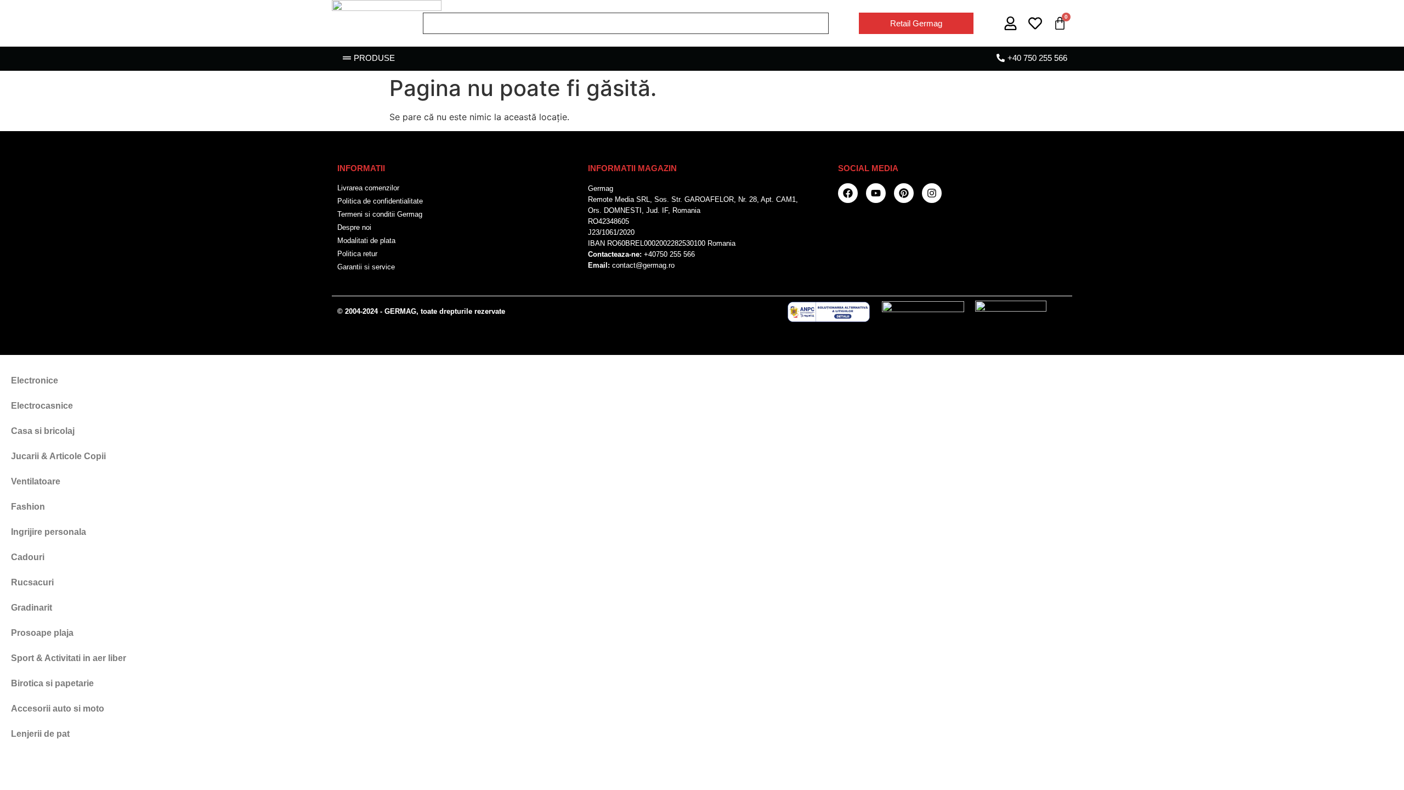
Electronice (34, 380)
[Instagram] (932, 193)
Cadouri (27, 557)
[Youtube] (876, 193)
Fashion (28, 506)
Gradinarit (31, 607)
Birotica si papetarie (52, 683)
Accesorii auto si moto (57, 708)
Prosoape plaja (42, 632)
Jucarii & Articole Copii (58, 456)
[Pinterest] (904, 193)
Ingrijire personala (48, 532)
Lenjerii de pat (40, 733)
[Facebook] (848, 193)
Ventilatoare (35, 481)
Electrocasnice (42, 405)
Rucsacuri (32, 582)
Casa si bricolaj (43, 431)
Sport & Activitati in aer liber (68, 658)
